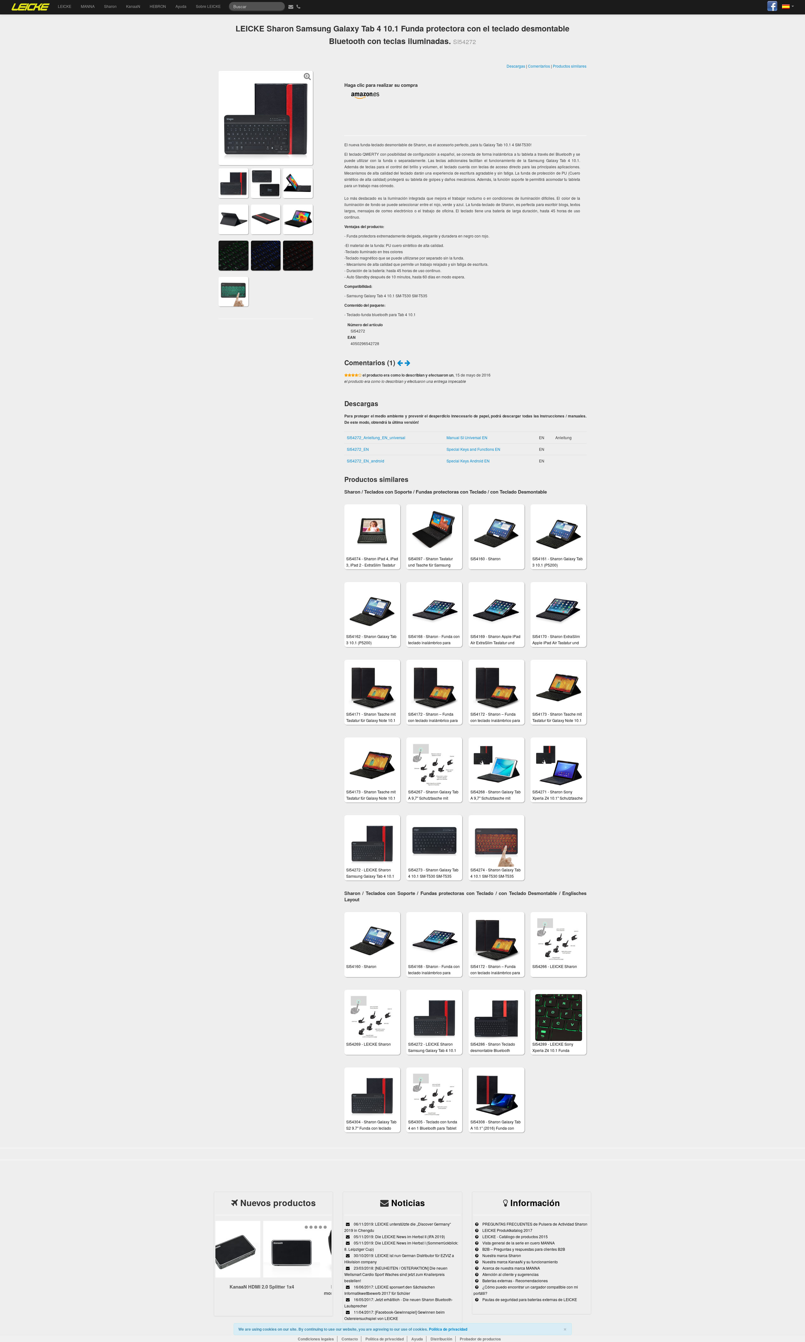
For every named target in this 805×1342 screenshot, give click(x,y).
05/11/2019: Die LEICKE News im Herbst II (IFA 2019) (399, 1236)
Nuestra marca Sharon (501, 1255)
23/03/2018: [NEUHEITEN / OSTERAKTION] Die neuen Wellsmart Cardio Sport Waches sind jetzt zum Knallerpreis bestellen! (395, 1274)
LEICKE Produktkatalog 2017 (506, 1230)
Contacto (349, 1339)
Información (535, 1203)
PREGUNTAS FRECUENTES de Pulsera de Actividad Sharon (534, 1224)
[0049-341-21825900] (299, 6)
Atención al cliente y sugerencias (510, 1274)
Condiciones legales (316, 1339)
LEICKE (64, 6)
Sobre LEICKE (208, 6)
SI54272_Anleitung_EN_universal (376, 437)
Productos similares (569, 66)
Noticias (408, 1203)
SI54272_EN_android (365, 460)
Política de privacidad (448, 1329)
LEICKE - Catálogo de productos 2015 (514, 1236)
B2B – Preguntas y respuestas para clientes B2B (523, 1249)
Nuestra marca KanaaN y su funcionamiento (519, 1261)
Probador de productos (480, 1339)
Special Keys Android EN (468, 460)
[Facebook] (772, 5)
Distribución (441, 1339)
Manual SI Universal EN (467, 437)
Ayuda (180, 6)
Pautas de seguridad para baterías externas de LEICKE (529, 1299)
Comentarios (539, 66)
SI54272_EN (358, 449)
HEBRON (158, 6)
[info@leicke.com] (290, 6)
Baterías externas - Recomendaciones (514, 1280)
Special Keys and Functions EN (473, 449)
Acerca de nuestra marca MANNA (510, 1268)
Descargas (516, 66)
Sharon (110, 6)
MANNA (88, 6)
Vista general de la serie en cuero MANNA (518, 1242)
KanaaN (133, 6)
